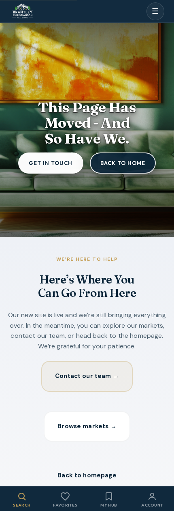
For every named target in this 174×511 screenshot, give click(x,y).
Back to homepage (86, 475)
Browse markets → (86, 426)
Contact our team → (87, 376)
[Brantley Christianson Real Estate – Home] (22, 11)
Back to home (122, 163)
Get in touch (50, 163)
